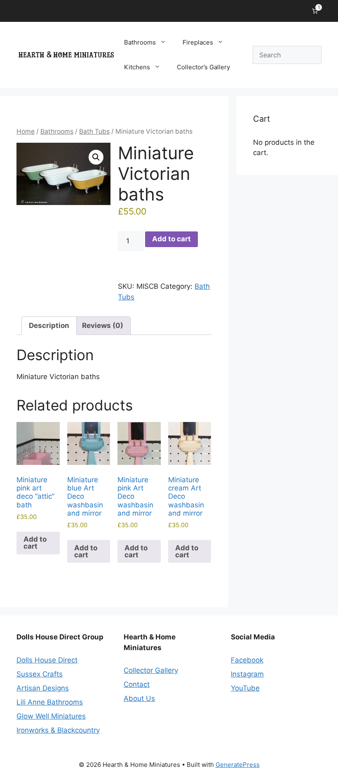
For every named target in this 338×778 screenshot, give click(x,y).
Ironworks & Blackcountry (58, 730)
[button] (96, 157)
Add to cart (171, 239)
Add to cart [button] (35, 542)
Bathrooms (140, 42)
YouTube (245, 688)
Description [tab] (49, 325)
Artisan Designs (42, 688)
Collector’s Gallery (203, 67)
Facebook (247, 660)
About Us (139, 698)
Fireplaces (198, 42)
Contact (137, 684)
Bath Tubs (94, 131)
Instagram (247, 674)
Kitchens (137, 67)
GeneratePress (238, 765)
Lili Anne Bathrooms (49, 702)
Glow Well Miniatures (51, 716)
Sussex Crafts (39, 674)
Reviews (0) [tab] (102, 325)
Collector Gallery (151, 670)
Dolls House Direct (46, 660)
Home (25, 131)
